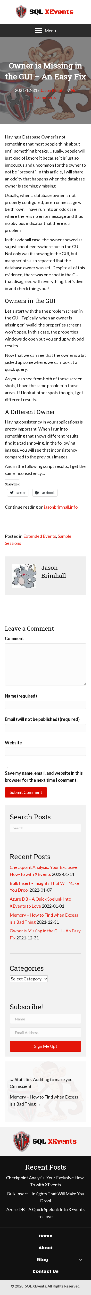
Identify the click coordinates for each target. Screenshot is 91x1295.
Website (13, 742)
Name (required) (21, 696)
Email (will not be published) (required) (42, 719)
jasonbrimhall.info (61, 507)
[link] (45, 1236)
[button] (38, 30)
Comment (14, 638)
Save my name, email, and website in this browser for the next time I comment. (44, 776)
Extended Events (39, 536)
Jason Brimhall (53, 90)
